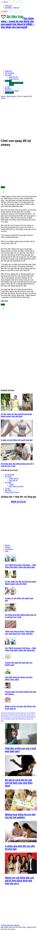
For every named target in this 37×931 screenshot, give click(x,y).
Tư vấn (7, 87)
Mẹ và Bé (8, 75)
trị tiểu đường (7, 718)
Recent (7, 545)
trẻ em (25, 715)
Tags (6, 551)
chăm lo (16, 715)
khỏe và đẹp (11, 713)
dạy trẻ (28, 713)
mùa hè (17, 718)
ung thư (29, 715)
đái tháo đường (30, 717)
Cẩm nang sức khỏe (16, 83)
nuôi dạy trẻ (23, 717)
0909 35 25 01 (18, 501)
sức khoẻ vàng (4, 713)
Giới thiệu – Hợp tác (12, 8)
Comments (9, 549)
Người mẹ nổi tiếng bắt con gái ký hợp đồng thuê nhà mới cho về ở (19, 880)
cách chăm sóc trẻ (5, 715)
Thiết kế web (5, 925)
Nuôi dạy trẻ (13, 77)
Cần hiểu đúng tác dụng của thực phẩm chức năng (18, 678)
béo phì (33, 715)
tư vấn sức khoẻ (16, 717)
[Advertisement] (18, 49)
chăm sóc (33, 713)
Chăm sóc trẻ (13, 79)
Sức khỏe (8, 81)
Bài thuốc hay (22, 718)
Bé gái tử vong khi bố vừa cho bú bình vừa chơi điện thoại (19, 783)
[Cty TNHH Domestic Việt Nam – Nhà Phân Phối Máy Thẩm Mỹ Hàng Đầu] (10, 644)
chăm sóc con (8, 717)
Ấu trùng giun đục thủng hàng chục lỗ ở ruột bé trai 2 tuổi (20, 616)
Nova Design (14, 925)
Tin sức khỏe (9, 73)
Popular (7, 547)
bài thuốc (21, 715)
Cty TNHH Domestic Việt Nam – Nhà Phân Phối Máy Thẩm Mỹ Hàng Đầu (20, 566)
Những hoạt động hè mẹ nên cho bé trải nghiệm (20, 816)
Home (3, 96)
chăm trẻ (12, 715)
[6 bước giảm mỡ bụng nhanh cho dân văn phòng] (8, 688)
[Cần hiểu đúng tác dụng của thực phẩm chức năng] (8, 673)
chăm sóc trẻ (23, 713)
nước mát (12, 718)
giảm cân (28, 718)
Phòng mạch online (12, 91)
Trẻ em (11, 85)
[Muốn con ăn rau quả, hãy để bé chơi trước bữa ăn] (8, 702)
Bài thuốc (8, 89)
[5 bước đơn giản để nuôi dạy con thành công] (8, 659)
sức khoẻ (3, 717)
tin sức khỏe (17, 713)
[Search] (1, 2)
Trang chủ (8, 6)
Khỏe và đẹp (9, 93)
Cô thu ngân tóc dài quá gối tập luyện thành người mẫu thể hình (16, 415)
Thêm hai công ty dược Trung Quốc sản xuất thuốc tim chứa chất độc (19, 632)
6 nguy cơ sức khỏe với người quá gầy (17, 440)
